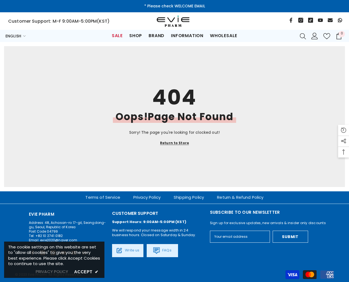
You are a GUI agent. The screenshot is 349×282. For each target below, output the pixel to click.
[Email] (330, 20)
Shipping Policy (189, 197)
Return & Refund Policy (240, 197)
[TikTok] (310, 20)
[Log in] (314, 36)
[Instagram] (300, 20)
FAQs (166, 250)
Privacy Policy (147, 197)
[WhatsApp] (340, 20)
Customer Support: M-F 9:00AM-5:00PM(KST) (59, 21)
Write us (131, 250)
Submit (290, 236)
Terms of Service (102, 197)
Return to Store (174, 143)
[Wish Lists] (326, 36)
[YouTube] (320, 20)
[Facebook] (290, 20)
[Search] (303, 36)
